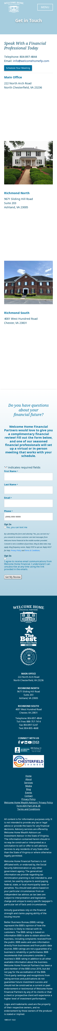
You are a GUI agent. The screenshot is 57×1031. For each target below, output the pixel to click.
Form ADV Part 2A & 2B (28, 805)
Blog (28, 789)
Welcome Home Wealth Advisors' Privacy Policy (28, 802)
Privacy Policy (16, 550)
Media (28, 785)
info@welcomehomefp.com (31, 61)
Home (28, 775)
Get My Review (13, 577)
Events (28, 792)
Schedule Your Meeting (18, 68)
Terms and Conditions (28, 809)
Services (28, 782)
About (28, 779)
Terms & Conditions (32, 550)
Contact (29, 795)
